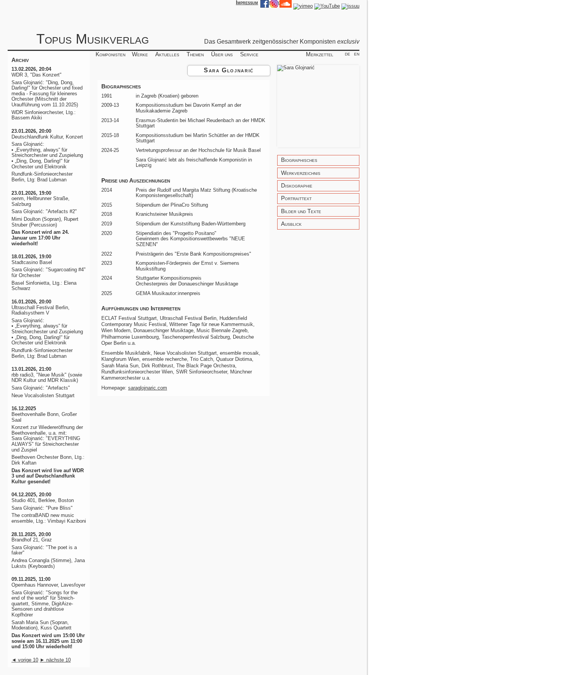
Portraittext (296, 198)
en (356, 54)
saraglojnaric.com (147, 388)
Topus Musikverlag (92, 39)
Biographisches (299, 160)
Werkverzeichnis (300, 173)
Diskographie (296, 186)
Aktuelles (167, 54)
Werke (140, 54)
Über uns (222, 54)
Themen (195, 54)
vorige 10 (24, 660)
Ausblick (291, 224)
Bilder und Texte (301, 211)
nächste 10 (55, 660)
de (347, 54)
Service (249, 54)
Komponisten (110, 54)
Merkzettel (319, 54)
